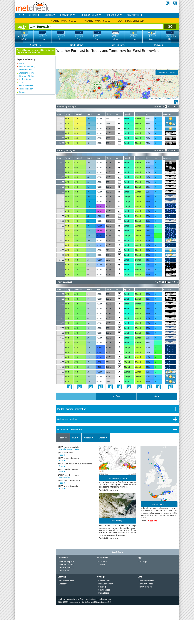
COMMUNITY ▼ (67, 15)
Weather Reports (26, 72)
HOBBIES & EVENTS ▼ (90, 15)
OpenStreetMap (164, 98)
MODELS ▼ (50, 15)
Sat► (156, 396)
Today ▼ (63, 437)
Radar (21, 63)
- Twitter (101, 564)
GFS (21, 82)
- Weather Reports (66, 561)
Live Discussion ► (159, 504)
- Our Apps (142, 561)
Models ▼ (88, 437)
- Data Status (103, 592)
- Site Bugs (102, 586)
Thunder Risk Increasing (69, 449)
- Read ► (62, 454)
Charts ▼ (103, 437)
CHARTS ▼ (34, 15)
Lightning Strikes (26, 76)
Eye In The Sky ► (117, 520)
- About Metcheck (66, 567)
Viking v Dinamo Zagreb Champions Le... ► (36, 51)
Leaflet (152, 98)
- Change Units (103, 580)
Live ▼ (75, 437)
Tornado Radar (26, 88)
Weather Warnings (27, 66)
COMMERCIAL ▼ (135, 15)
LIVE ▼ (21, 15)
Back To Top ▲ (117, 552)
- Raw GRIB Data (145, 586)
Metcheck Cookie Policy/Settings (98, 599)
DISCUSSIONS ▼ (114, 15)
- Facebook (102, 561)
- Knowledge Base (66, 580)
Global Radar (25, 79)
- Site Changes (103, 589)
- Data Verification (105, 583)
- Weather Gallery (66, 564)
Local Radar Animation (167, 72)
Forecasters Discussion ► (117, 478)
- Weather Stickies (146, 580)
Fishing (22, 92)
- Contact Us (63, 570)
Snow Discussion (26, 85)
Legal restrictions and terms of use (71, 599)
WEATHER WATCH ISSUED (63, 20)
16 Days (116, 396)
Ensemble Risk (25, 69)
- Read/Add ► (64, 477)
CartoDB (175, 98)
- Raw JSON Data (145, 583)
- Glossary (62, 583)
